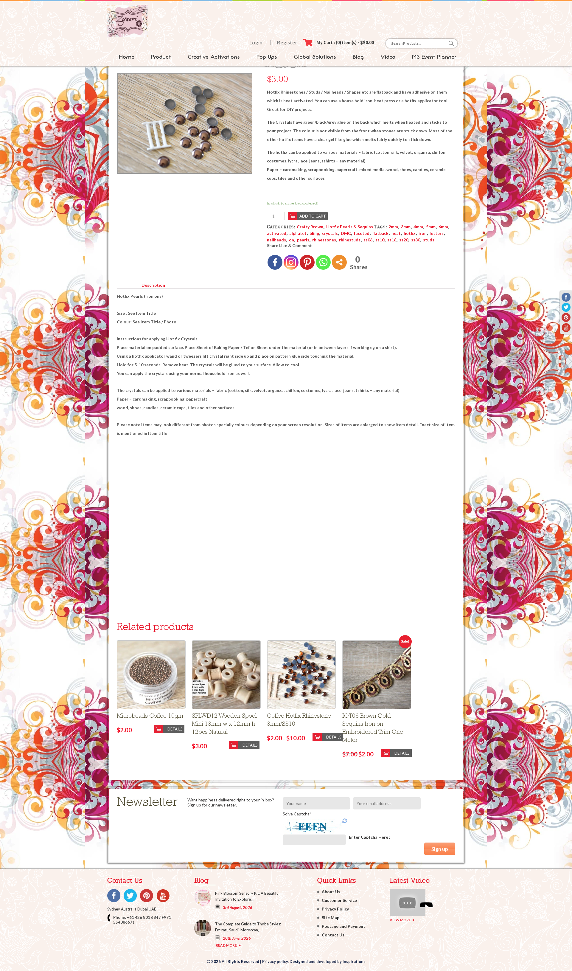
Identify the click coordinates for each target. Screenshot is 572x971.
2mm (393, 226)
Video (387, 57)
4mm (418, 226)
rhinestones (324, 239)
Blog (358, 57)
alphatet (298, 233)
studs (428, 239)
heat (396, 233)
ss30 (415, 239)
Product (161, 57)
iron (423, 233)
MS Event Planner (434, 57)
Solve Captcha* (297, 813)
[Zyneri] (127, 35)
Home (126, 57)
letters (437, 233)
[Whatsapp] (323, 262)
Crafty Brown (310, 226)
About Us (331, 891)
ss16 (391, 239)
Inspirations (354, 961)
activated (276, 233)
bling (314, 233)
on (291, 239)
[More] (339, 262)
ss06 (367, 239)
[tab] (153, 284)
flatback (380, 233)
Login (255, 42)
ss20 (403, 239)
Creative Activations (214, 57)
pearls (303, 239)
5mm (431, 226)
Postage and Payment (343, 926)
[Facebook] (275, 262)
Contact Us (333, 934)
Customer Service (339, 900)
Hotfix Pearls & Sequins (349, 226)
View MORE (400, 920)
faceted (361, 233)
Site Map (330, 917)
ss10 (379, 239)
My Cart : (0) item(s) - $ (345, 42)
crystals (330, 233)
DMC (346, 233)
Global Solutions (315, 57)
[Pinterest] (307, 262)
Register (287, 42)
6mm (443, 226)
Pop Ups (267, 57)
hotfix (410, 233)
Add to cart (312, 216)
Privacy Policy (335, 908)
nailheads (276, 239)
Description (153, 285)
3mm (406, 226)
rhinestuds (349, 239)
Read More (226, 945)
